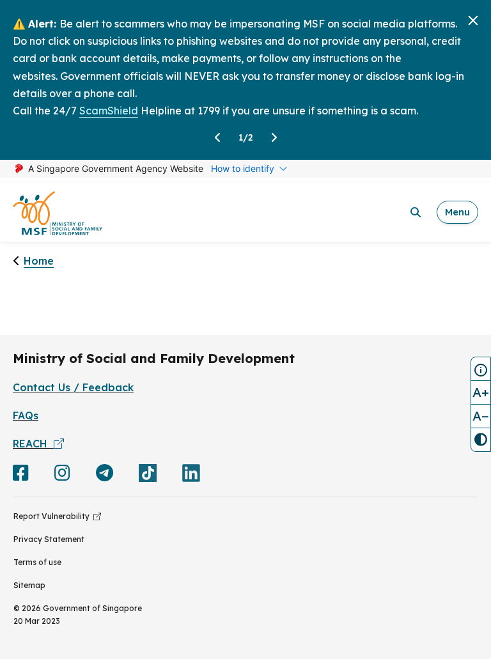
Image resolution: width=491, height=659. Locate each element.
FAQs (25, 415)
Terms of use (37, 562)
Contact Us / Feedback (73, 387)
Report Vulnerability (53, 516)
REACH (33, 443)
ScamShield (108, 110)
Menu (457, 212)
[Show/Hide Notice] (481, 369)
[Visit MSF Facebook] (21, 475)
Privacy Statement (48, 539)
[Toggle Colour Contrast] (481, 440)
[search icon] (415, 212)
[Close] (473, 20)
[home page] (57, 212)
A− (480, 416)
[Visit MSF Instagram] (62, 475)
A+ (480, 392)
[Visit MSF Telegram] (104, 475)
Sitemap (29, 585)
